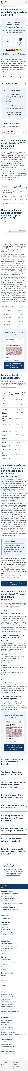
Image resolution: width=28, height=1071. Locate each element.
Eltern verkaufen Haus (7, 994)
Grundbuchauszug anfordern (9, 932)
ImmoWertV (4, 927)
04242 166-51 (5, 677)
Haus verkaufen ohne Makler (9, 1001)
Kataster (3, 975)
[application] (14, 228)
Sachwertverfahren (6, 1044)
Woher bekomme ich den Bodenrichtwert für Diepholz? (12, 761)
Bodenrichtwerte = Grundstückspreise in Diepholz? (12, 796)
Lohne (4, 424)
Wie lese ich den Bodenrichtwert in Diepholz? (11, 840)
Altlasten (3, 985)
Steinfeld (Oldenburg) (4, 418)
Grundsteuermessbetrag (8, 962)
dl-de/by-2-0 (13, 873)
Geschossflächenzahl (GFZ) (9, 946)
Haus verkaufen (5, 999)
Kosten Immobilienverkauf (8, 1006)
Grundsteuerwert (6, 959)
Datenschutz (17, 1069)
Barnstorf (5, 435)
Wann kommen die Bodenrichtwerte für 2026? (12, 806)
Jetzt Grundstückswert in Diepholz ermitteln (14, 583)
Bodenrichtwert (5, 1025)
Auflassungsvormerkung (8, 929)
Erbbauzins (4, 924)
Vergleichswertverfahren (8, 1046)
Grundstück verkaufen (7, 997)
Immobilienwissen (6, 918)
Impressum (16, 1066)
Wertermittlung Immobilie (8, 1054)
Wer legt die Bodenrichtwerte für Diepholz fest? (11, 773)
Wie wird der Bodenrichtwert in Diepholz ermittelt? (12, 829)
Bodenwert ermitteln (7, 1027)
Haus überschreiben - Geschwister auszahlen (14, 1034)
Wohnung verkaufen (7, 1014)
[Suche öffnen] (23, 2)
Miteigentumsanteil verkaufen (9, 1009)
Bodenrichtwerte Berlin (7, 896)
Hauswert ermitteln (6, 1037)
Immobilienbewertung (7, 1039)
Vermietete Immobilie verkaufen (10, 1011)
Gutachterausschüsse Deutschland (10, 912)
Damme (4, 431)
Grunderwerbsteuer (6, 967)
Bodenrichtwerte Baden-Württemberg (12, 903)
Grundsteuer (4, 969)
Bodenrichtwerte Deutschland (9, 893)
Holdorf (4, 458)
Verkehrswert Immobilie (8, 1049)
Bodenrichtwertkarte (7, 948)
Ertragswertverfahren (7, 1029)
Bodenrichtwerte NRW (7, 901)
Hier (7, 112)
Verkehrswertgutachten (8, 1051)
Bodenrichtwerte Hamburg (8, 898)
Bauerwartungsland (6, 943)
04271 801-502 (6, 682)
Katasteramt (4, 978)
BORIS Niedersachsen (14, 631)
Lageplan (3, 983)
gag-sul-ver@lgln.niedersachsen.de (12, 672)
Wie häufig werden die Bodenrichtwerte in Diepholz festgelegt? (12, 818)
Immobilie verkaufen (7, 1004)
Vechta (4, 446)
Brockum (4, 438)
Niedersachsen (12, 6)
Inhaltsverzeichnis (10, 83)
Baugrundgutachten (6, 1020)
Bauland (3, 953)
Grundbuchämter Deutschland (9, 909)
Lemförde (5, 449)
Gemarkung (4, 980)
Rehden (4, 413)
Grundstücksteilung (6, 951)
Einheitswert (4, 964)
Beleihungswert (5, 1022)
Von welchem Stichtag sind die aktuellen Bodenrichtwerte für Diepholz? (13, 784)
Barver (4, 442)
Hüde (3, 428)
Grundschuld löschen (7, 934)
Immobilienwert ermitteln (8, 1042)
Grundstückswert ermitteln (8, 1032)
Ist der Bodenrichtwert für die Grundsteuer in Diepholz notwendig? (13, 851)
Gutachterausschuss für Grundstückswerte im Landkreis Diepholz (13, 690)
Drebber (4, 409)
